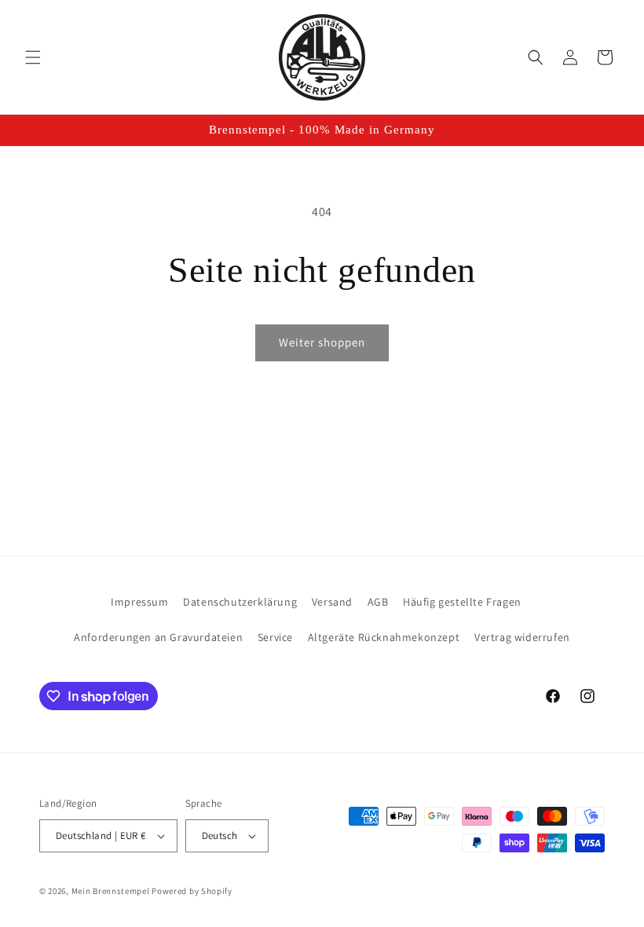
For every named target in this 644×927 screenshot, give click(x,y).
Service (275, 637)
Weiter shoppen (322, 342)
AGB (378, 602)
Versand (332, 602)
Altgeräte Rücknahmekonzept (384, 637)
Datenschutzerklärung (240, 602)
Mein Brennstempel (111, 890)
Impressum (139, 602)
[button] (33, 57)
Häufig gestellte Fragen (462, 602)
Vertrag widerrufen (522, 637)
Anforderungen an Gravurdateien (158, 637)
